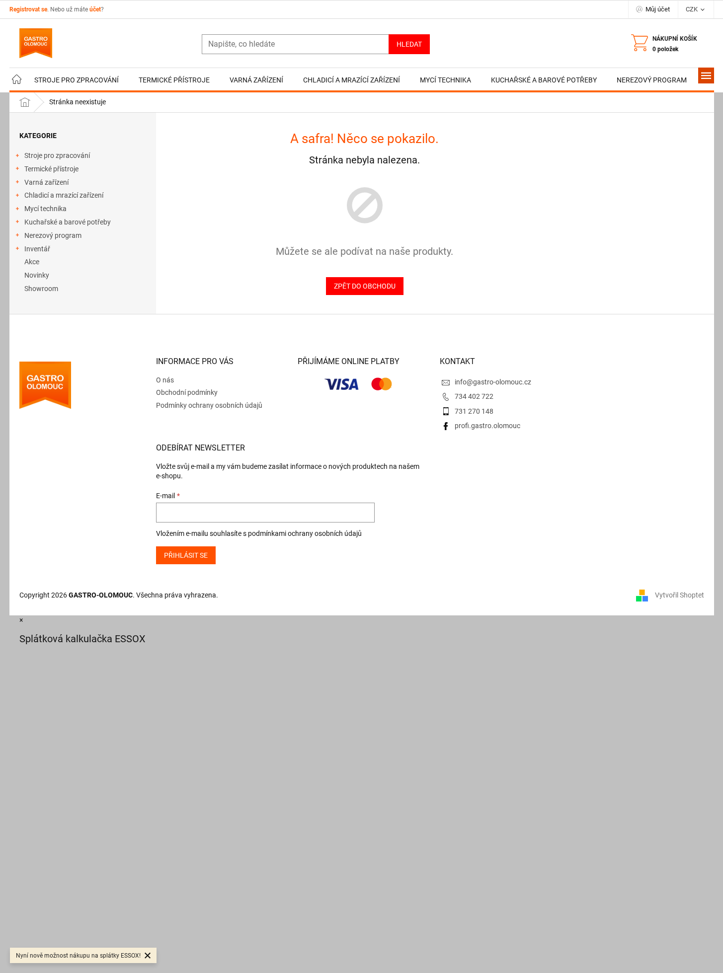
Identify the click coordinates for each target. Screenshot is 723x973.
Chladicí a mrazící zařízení (63, 195)
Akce (31, 262)
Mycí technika (45, 209)
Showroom (41, 289)
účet (95, 9)
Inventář (37, 249)
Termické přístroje (51, 169)
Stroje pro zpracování (57, 155)
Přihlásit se (186, 555)
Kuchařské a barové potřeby (67, 222)
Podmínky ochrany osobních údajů (209, 405)
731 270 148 (474, 411)
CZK (692, 9)
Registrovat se (28, 9)
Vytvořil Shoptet (679, 595)
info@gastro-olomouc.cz (493, 382)
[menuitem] (16, 80)
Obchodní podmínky (187, 392)
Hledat (409, 44)
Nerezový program (52, 235)
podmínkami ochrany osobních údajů (305, 533)
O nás (165, 380)
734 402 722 (474, 396)
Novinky (36, 275)
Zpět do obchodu (365, 286)
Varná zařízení (46, 182)
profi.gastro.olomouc (487, 426)
